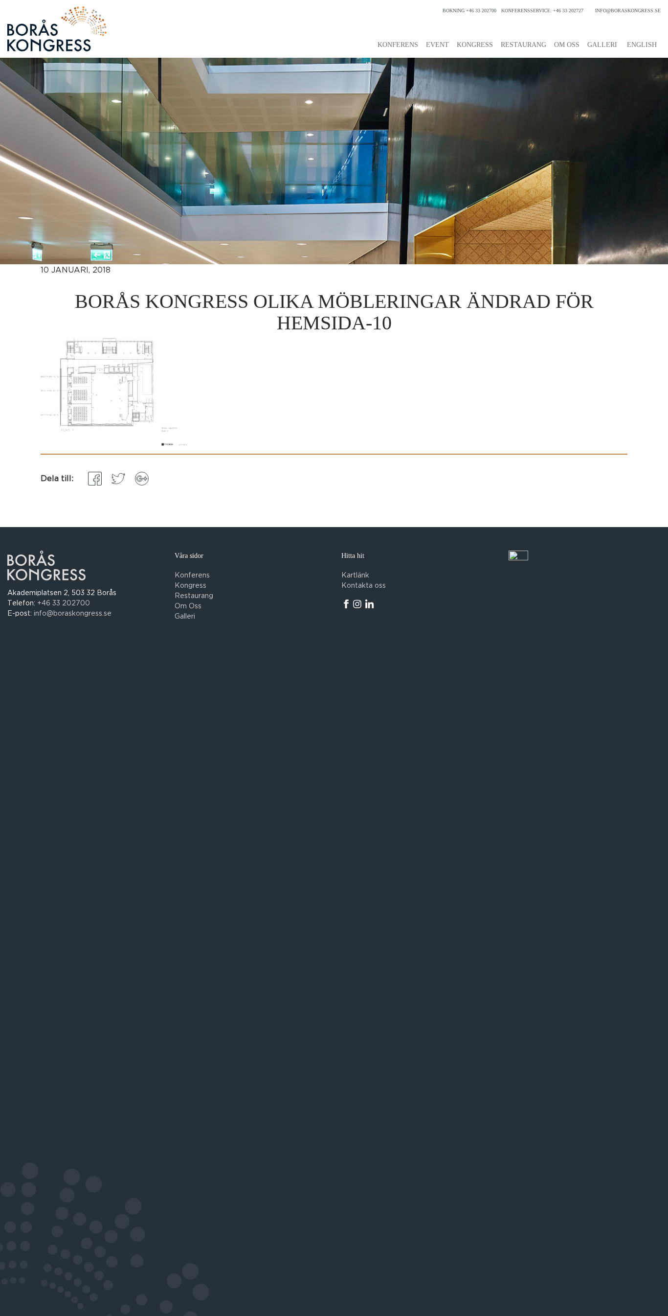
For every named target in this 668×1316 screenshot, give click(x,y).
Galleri (602, 44)
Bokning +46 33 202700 (469, 10)
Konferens (398, 44)
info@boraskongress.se (628, 10)
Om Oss (188, 606)
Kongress (475, 44)
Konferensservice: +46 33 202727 (542, 10)
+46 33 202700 (63, 603)
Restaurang (523, 44)
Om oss (566, 44)
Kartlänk (355, 575)
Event (437, 44)
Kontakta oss (363, 585)
